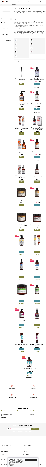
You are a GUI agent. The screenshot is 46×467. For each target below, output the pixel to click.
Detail (37, 83)
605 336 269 (27, 454)
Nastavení (11, 465)
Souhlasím (34, 460)
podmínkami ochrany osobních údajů (27, 431)
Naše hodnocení (4, 36)
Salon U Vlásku (3, 459)
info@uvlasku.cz (27, 456)
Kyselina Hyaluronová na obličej (27, 447)
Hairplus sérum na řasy (26, 442)
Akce (7, 19)
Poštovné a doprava (4, 32)
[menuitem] (12, 2)
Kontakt (2, 31)
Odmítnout (27, 460)
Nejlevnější (24, 61)
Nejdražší (29, 61)
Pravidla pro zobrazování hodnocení (6, 448)
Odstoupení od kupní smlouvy (6, 40)
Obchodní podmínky (4, 34)
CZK (37, 1)
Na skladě (7, 18)
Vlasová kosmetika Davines (27, 443)
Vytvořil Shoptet (42, 464)
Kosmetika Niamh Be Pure (26, 448)
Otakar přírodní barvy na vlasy (27, 445)
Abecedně (41, 61)
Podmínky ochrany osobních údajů (6, 447)
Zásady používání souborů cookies (6, 445)
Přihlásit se (35, 428)
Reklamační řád (3, 42)
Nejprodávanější (35, 61)
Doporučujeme (17, 61)
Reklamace (2, 454)
